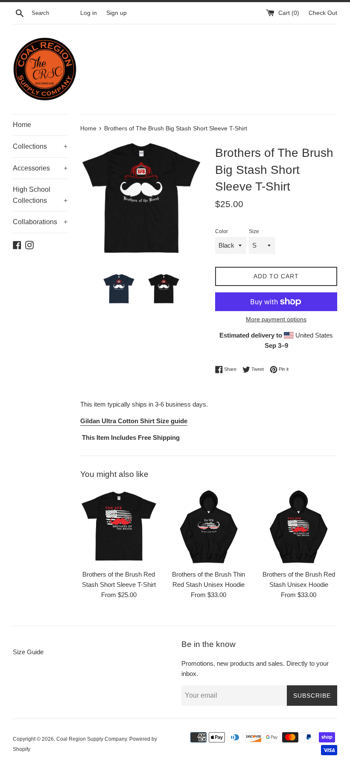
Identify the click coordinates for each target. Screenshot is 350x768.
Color (221, 231)
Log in (88, 13)
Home (22, 124)
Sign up (116, 13)
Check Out (323, 13)
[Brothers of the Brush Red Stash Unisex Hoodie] (298, 527)
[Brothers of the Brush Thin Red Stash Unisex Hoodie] (209, 527)
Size (254, 231)
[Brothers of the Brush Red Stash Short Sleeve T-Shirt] (119, 527)
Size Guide (28, 651)
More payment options (276, 319)
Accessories (40, 168)
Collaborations (40, 221)
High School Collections (40, 195)
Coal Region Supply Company (91, 739)
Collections (40, 146)
